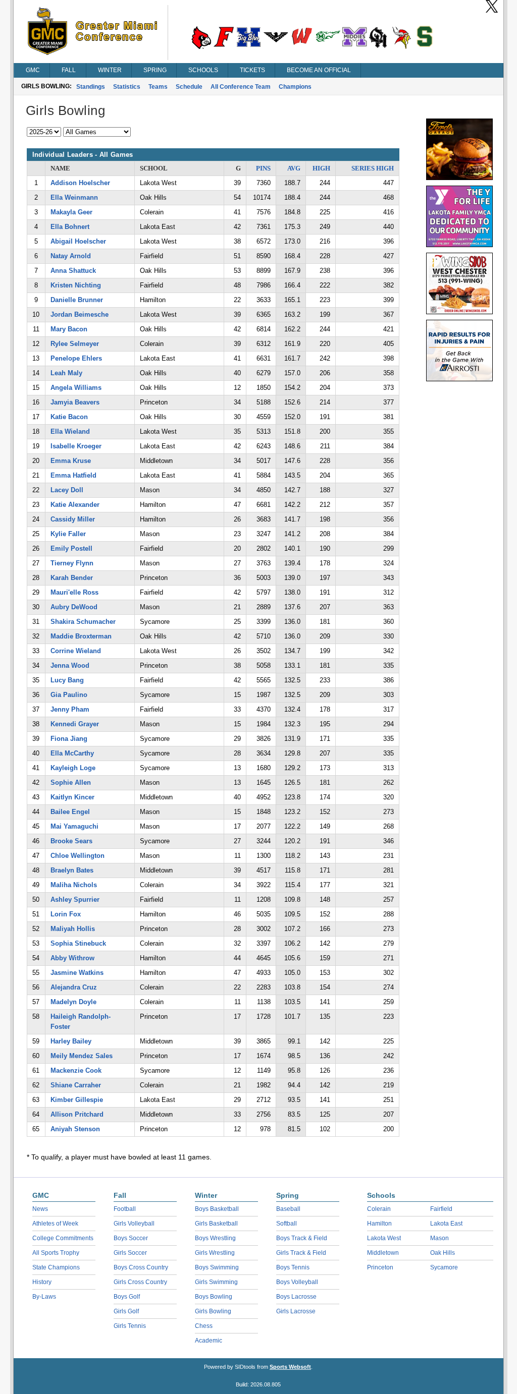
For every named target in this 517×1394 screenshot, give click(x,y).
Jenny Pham (69, 709)
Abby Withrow (72, 958)
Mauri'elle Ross (74, 592)
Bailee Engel (70, 812)
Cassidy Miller (72, 519)
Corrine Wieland (75, 651)
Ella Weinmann (74, 197)
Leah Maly (66, 373)
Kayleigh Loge (72, 768)
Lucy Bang (67, 680)
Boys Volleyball (297, 1282)
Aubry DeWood (73, 607)
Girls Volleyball (134, 1223)
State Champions (56, 1267)
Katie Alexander (74, 504)
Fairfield (441, 1208)
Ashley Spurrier (74, 899)
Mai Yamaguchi (74, 826)
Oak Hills (442, 1252)
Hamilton (379, 1223)
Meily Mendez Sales (81, 1056)
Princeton (380, 1267)
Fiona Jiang (68, 738)
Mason (439, 1238)
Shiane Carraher (75, 1085)
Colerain (379, 1208)
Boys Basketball (217, 1208)
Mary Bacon (68, 329)
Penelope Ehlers (76, 358)
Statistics (126, 86)
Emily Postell (71, 548)
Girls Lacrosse (296, 1311)
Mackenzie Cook (75, 1070)
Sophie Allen (70, 782)
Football (125, 1208)
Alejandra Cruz (73, 987)
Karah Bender (71, 578)
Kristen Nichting (75, 285)
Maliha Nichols (73, 885)
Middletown (383, 1252)
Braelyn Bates (71, 870)
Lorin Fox (65, 914)
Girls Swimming (216, 1282)
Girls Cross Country (140, 1282)
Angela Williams (75, 387)
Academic (208, 1340)
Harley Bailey (70, 1041)
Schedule (189, 86)
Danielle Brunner (76, 300)
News (40, 1208)
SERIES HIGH (372, 168)
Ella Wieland (70, 431)
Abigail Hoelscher (78, 241)
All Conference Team (241, 86)
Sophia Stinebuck (78, 943)
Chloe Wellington (77, 855)
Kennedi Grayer (74, 724)
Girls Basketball (216, 1223)
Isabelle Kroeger (75, 446)
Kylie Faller (68, 534)
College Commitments (62, 1238)
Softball (286, 1223)
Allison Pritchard (77, 1114)
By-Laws (44, 1296)
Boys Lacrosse (296, 1296)
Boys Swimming (217, 1267)
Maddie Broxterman (81, 636)
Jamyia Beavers (74, 402)
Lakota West (384, 1238)
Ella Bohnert (69, 226)
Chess (204, 1325)
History (41, 1282)
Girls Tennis (130, 1325)
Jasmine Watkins (77, 972)
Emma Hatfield (73, 475)
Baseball (288, 1208)
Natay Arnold (70, 256)
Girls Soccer (130, 1252)
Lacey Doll (66, 490)
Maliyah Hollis (72, 929)
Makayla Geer (71, 212)
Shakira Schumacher (83, 621)
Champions (295, 86)
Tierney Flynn (71, 563)
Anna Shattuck (73, 270)
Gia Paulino (68, 695)
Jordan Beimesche (79, 314)
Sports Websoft (290, 1367)
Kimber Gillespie (76, 1099)
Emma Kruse (70, 460)
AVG (293, 168)
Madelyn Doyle (73, 1002)
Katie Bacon (69, 417)
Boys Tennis (292, 1267)
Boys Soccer (131, 1238)
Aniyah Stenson (75, 1129)
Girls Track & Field (301, 1252)
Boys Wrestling (215, 1238)
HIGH (321, 168)
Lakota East (446, 1223)
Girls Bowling (213, 1311)
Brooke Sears (71, 841)
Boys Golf (127, 1296)
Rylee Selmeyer (74, 343)
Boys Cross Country (141, 1267)
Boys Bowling (213, 1296)
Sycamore (444, 1267)
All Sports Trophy (55, 1252)
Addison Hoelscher (80, 183)
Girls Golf (126, 1311)
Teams (158, 86)
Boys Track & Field (301, 1238)
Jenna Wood (69, 665)
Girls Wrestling (215, 1252)
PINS (263, 168)
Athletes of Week (55, 1223)
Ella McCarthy (72, 753)
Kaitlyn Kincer (72, 797)
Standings (90, 86)
